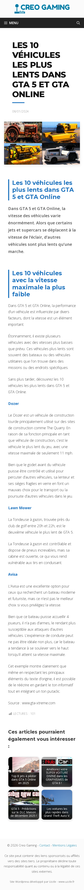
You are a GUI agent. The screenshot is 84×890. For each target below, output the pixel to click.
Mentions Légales (65, 845)
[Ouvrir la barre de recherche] (78, 23)
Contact (44, 845)
